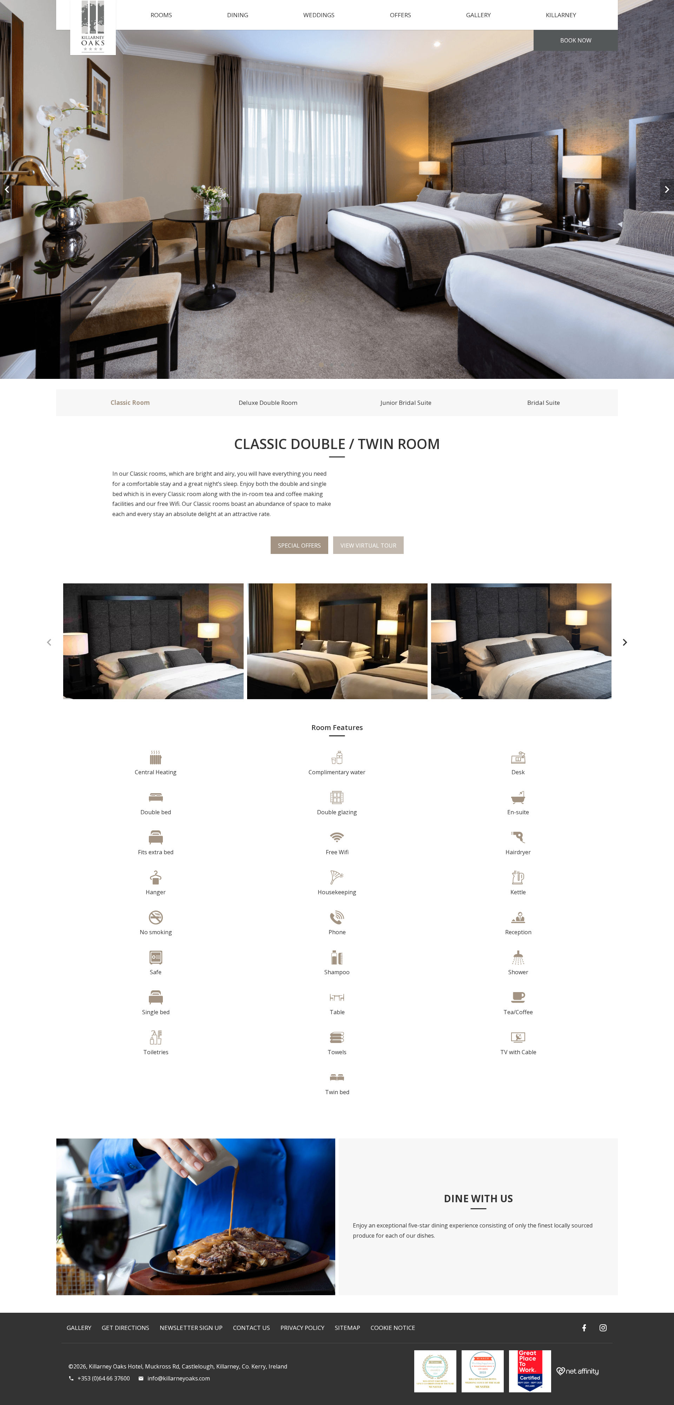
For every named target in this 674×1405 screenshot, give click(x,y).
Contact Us (251, 1328)
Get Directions (125, 1328)
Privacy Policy (302, 1328)
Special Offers (299, 545)
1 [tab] (321, 364)
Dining (237, 15)
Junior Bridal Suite (406, 403)
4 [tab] (352, 364)
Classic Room (130, 403)
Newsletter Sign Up (191, 1328)
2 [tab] (331, 364)
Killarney (561, 15)
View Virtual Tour (368, 545)
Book (576, 40)
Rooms (161, 15)
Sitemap (347, 1328)
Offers (400, 15)
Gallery (478, 15)
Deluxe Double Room (268, 403)
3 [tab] (342, 364)
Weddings (319, 15)
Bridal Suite (543, 403)
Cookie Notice (393, 1328)
